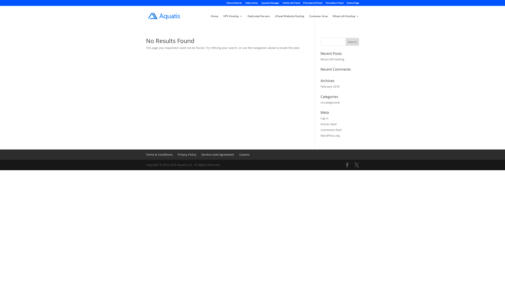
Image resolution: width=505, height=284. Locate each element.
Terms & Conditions (159, 154)
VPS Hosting (231, 16)
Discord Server (234, 3)
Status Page (353, 3)
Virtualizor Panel (334, 3)
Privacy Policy (187, 154)
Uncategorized (330, 102)
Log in (324, 118)
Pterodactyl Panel (312, 3)
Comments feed (331, 130)
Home (214, 16)
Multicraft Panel (291, 3)
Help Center (251, 3)
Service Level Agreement (217, 154)
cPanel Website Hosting (289, 16)
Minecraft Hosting (344, 16)
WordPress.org (330, 135)
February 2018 (330, 86)
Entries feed (329, 124)
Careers (244, 154)
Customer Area (318, 16)
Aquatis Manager (270, 3)
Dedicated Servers (259, 16)
